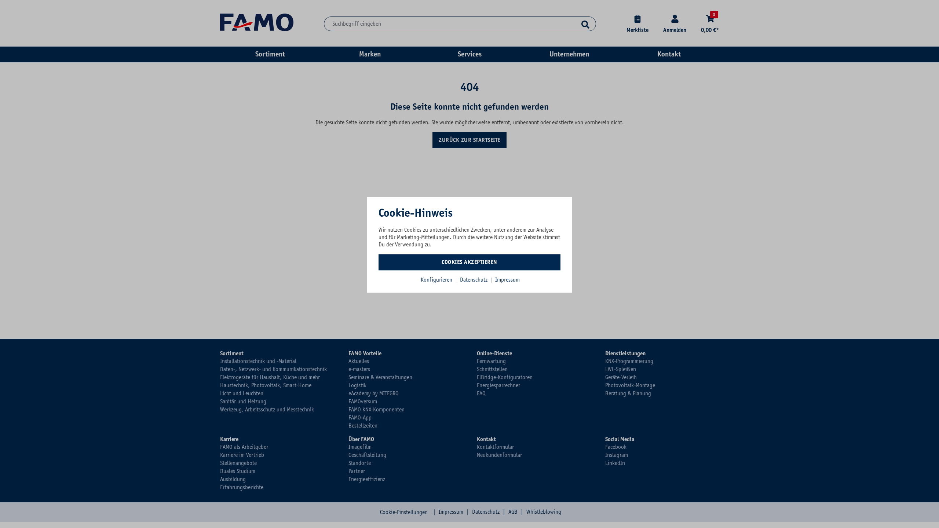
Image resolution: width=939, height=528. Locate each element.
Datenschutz (474, 279)
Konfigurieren (436, 279)
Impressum (507, 279)
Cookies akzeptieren (469, 262)
